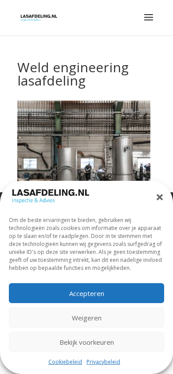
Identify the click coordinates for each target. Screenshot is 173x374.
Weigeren (87, 317)
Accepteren (86, 293)
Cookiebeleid (65, 362)
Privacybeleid (103, 362)
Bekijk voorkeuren (86, 342)
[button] (159, 197)
